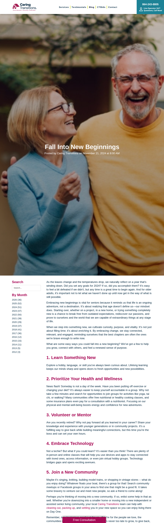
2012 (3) (16, 352)
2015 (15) (17, 341)
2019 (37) (17, 326)
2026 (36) (17, 300)
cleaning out (53, 507)
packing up (68, 507)
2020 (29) (17, 322)
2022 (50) (17, 314)
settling (86, 507)
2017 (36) (17, 333)
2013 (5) (16, 348)
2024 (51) (17, 307)
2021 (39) (17, 318)
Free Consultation (84, 520)
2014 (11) (16, 344)
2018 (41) (17, 329)
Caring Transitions (108, 504)
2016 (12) (17, 337)
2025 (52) (17, 303)
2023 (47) (17, 311)
